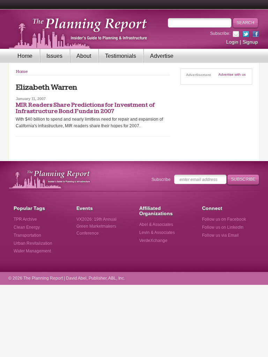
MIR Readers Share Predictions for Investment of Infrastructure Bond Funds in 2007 (85, 108)
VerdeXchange (153, 240)
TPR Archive (25, 219)
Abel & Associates (156, 224)
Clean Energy (27, 227)
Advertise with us (232, 74)
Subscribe (161, 179)
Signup (250, 42)
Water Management (32, 251)
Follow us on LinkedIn (223, 227)
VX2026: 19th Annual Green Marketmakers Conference (96, 226)
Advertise (161, 56)
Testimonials (120, 56)
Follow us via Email (220, 235)
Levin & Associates (157, 232)
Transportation (27, 235)
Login (232, 42)
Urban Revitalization (33, 243)
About (83, 56)
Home (24, 56)
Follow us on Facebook (224, 219)
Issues (54, 56)
